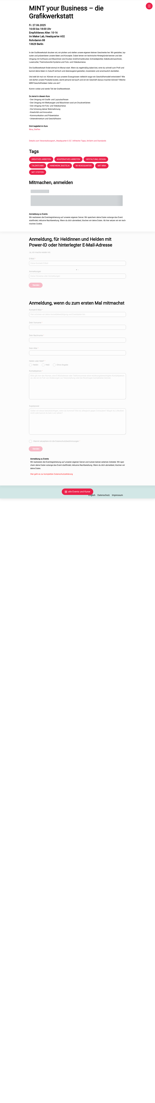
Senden (36, 285)
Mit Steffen (38, 172)
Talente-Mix (38, 166)
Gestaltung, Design (96, 159)
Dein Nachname (36, 335)
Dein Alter (34, 348)
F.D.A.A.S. (17, 582)
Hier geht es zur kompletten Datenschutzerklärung (51, 474)
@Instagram (29, 595)
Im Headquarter (84, 166)
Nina (31, 129)
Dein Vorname (36, 322)
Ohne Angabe (62, 365)
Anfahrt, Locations (18, 577)
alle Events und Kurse (79, 491)
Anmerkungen (35, 271)
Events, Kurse (30, 573)
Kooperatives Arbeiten (68, 159)
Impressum (117, 495)
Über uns (32, 586)
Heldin (35, 365)
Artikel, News (30, 582)
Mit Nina (102, 166)
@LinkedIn (24, 600)
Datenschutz (103, 495)
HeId (47, 365)
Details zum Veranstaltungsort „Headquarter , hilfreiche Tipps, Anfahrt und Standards (67, 141)
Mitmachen (33, 577)
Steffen (37, 129)
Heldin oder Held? (37, 361)
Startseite (17, 573)
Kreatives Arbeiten (41, 159)
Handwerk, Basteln (59, 166)
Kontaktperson (36, 371)
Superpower (34, 406)
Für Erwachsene (19, 586)
